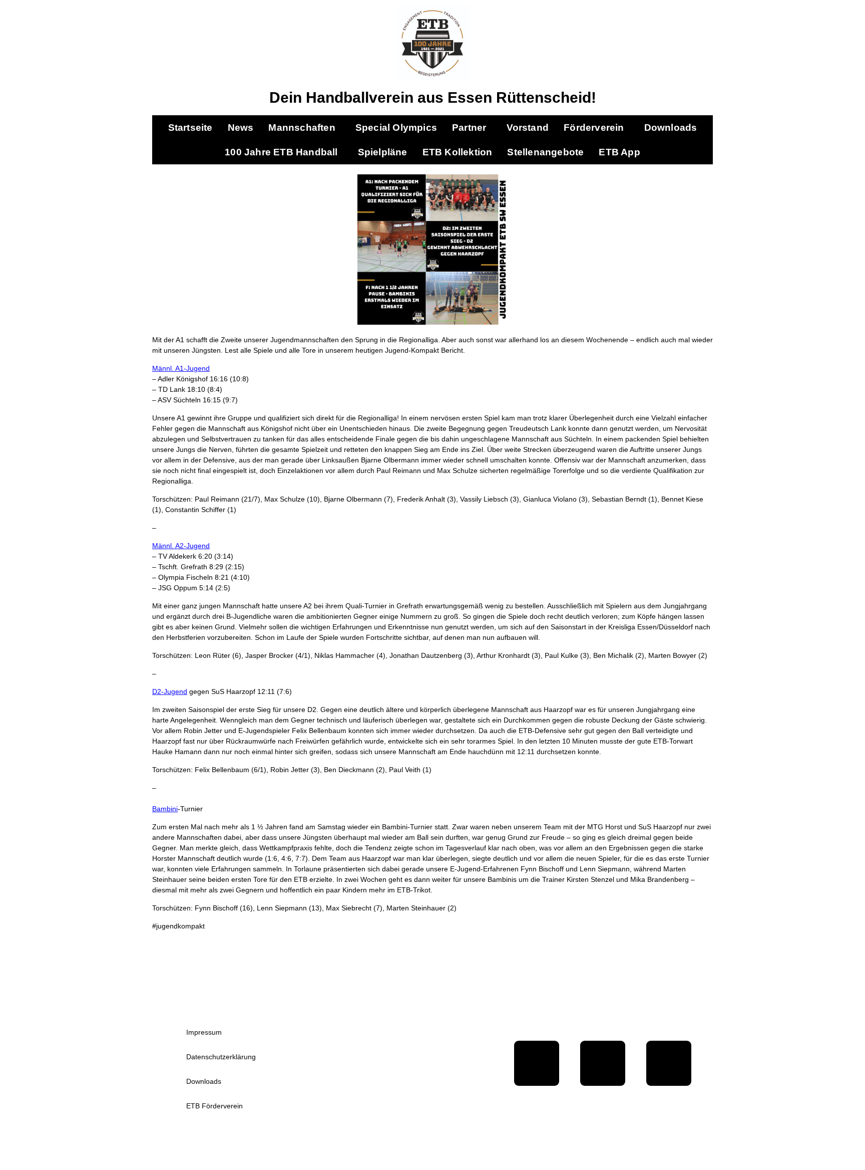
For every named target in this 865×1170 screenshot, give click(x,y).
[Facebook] (536, 1063)
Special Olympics (396, 127)
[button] (304, 127)
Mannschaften (301, 127)
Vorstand (528, 127)
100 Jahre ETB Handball (281, 152)
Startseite (190, 127)
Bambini (165, 809)
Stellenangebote (545, 152)
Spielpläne (382, 152)
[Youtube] (602, 1063)
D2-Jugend (169, 691)
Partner (469, 127)
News (241, 127)
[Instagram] (668, 1063)
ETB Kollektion (457, 152)
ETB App (619, 152)
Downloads (670, 127)
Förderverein (594, 127)
